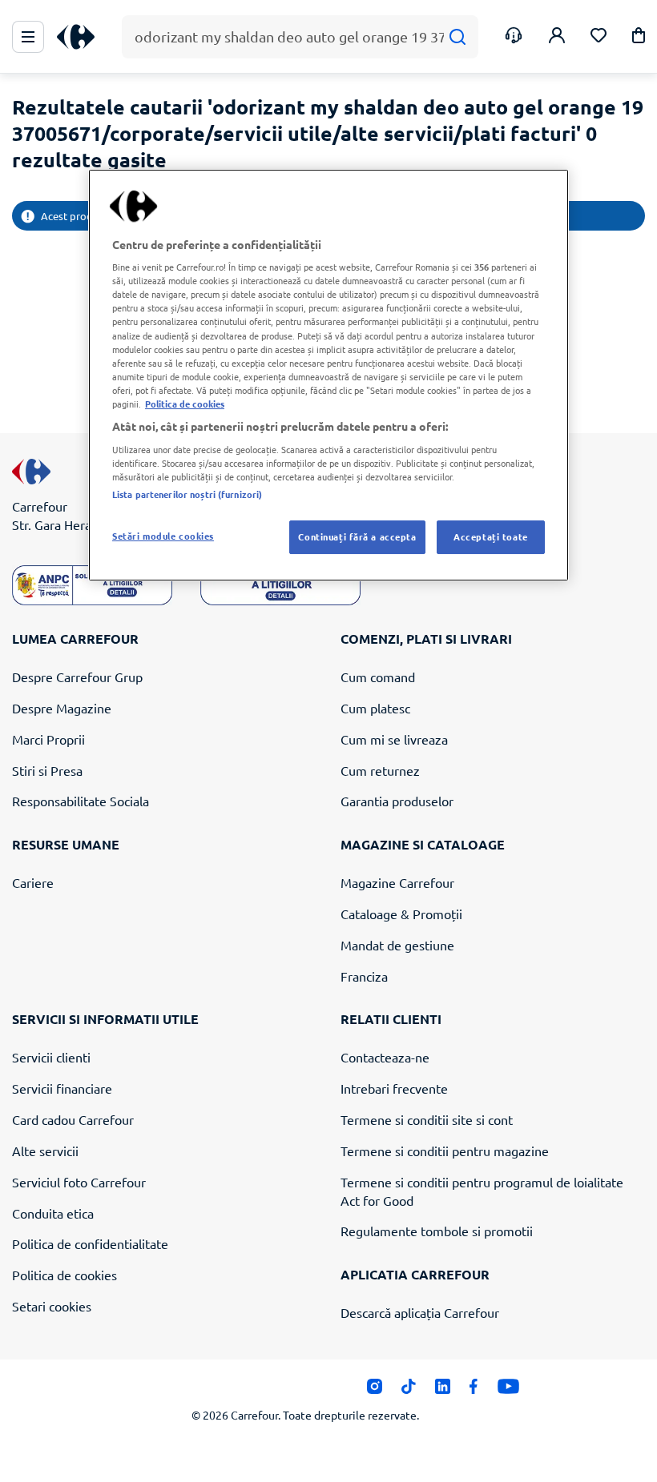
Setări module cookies (163, 535)
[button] (638, 38)
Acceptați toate (490, 536)
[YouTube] (508, 1391)
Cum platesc (375, 708)
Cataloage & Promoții (401, 914)
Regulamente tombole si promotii (437, 1231)
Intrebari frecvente (394, 1088)
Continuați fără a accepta (357, 536)
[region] (328, 375)
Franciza (364, 976)
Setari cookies (51, 1306)
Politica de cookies (64, 1275)
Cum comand (378, 677)
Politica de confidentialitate (90, 1243)
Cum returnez (380, 770)
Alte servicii (45, 1151)
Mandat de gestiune (397, 945)
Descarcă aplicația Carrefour (420, 1312)
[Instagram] (374, 1391)
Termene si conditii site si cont (427, 1119)
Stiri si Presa (47, 770)
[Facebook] (474, 1391)
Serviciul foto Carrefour (79, 1182)
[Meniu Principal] (28, 37)
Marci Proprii (48, 739)
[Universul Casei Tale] (82, 37)
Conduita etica (53, 1213)
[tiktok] (408, 1391)
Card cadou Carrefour (73, 1119)
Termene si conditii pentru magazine (445, 1151)
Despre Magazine (61, 708)
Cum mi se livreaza (394, 739)
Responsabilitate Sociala (80, 801)
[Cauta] (457, 37)
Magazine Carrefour (397, 882)
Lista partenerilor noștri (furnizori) (187, 494)
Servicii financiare (62, 1088)
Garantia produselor (397, 801)
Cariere (33, 882)
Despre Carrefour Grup (77, 677)
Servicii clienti (51, 1057)
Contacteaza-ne (385, 1057)
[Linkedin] (442, 1391)
